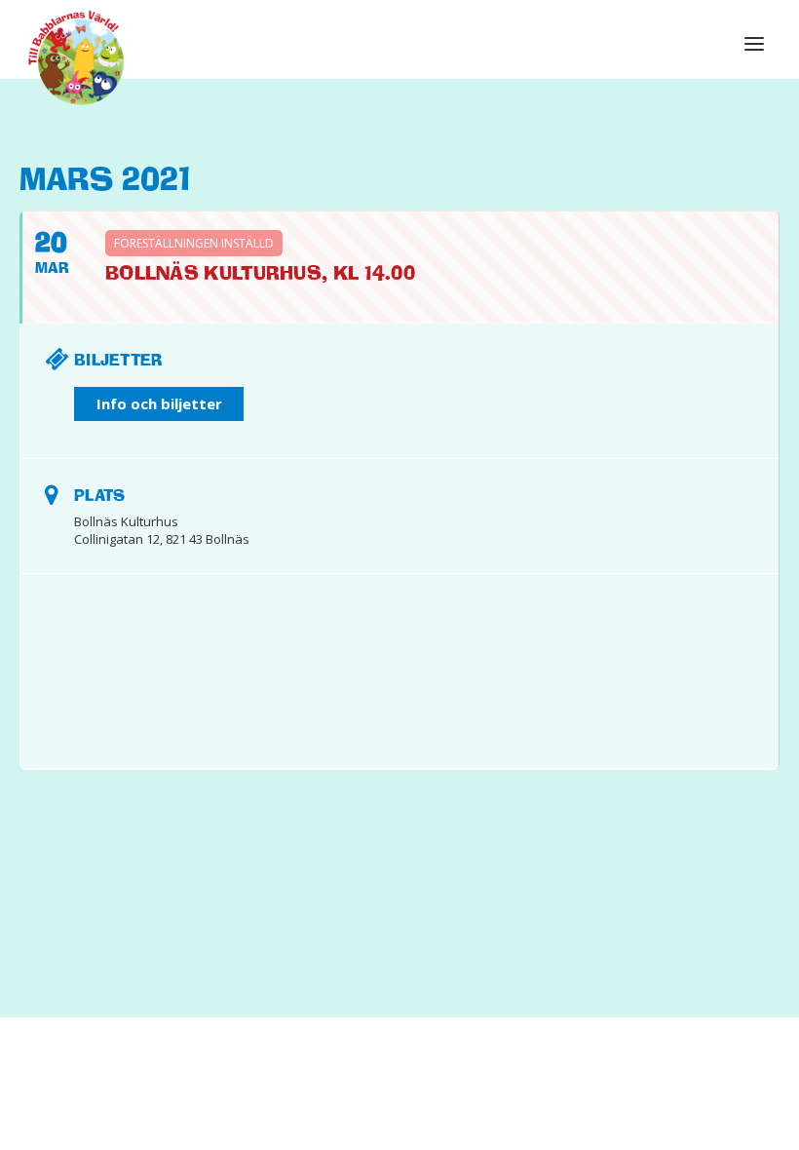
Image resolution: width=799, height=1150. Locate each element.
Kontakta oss (425, 1092)
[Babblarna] (76, 56)
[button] (754, 44)
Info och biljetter (159, 403)
